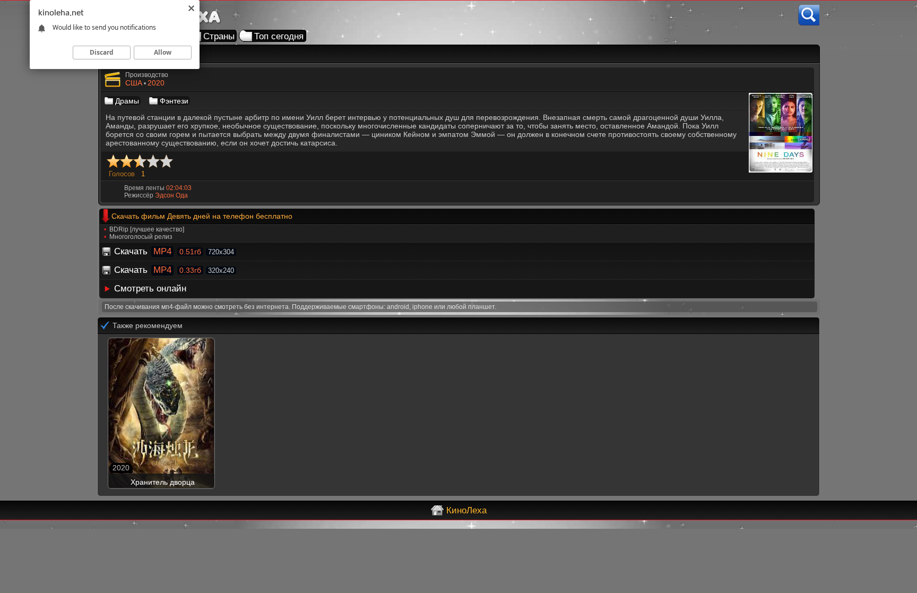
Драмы (127, 101)
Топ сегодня (279, 36)
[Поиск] (808, 15)
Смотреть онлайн (150, 288)
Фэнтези (174, 101)
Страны (219, 36)
